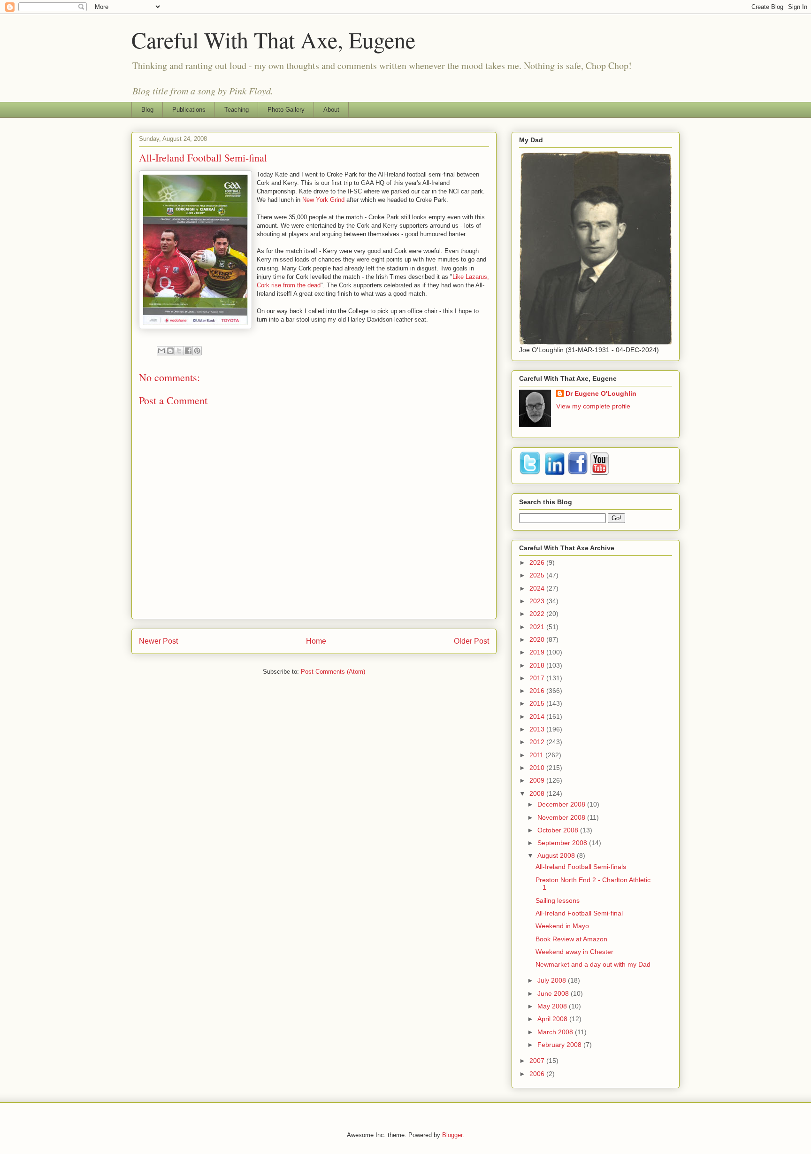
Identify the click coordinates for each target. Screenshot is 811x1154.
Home (316, 641)
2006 (537, 1073)
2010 (537, 767)
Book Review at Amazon (571, 939)
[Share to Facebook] (188, 350)
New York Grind (323, 199)
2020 (537, 639)
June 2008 (554, 993)
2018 (537, 665)
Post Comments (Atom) (333, 671)
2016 (537, 690)
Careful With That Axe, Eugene (273, 39)
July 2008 (552, 980)
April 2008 (553, 1019)
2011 (537, 755)
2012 (537, 742)
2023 (537, 601)
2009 (537, 780)
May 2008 (553, 1006)
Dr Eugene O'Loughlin (601, 393)
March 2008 (556, 1032)
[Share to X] (179, 350)
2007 (537, 1060)
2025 (537, 575)
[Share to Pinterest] (197, 350)
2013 (537, 729)
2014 (537, 716)
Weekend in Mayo (562, 926)
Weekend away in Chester (574, 951)
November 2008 (562, 817)
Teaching (236, 109)
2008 (537, 793)
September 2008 (563, 842)
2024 (537, 588)
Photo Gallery (286, 109)
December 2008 (562, 804)
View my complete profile (593, 406)
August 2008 (557, 855)
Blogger (452, 1135)
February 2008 (560, 1044)
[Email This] (161, 350)
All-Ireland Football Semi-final (579, 913)
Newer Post (158, 641)
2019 (537, 652)
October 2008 (558, 830)
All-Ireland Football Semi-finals (581, 866)
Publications (189, 109)
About (331, 109)
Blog (147, 109)
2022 (537, 613)
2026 (537, 562)
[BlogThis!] (170, 350)
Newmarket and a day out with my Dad (593, 964)
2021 (537, 627)
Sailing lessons (558, 900)
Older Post (471, 641)
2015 (537, 703)
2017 (537, 678)
